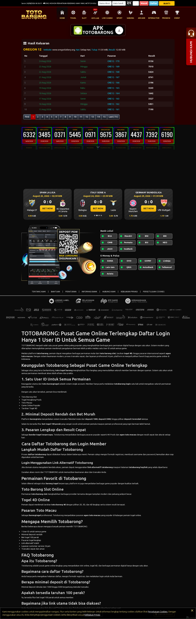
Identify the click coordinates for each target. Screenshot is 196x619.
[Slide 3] (99, 215)
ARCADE (141, 18)
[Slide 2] (97, 215)
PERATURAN (70, 292)
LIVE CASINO (107, 18)
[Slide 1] (94, 215)
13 (92, 117)
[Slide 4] (101, 215)
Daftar (153, 3)
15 (104, 117)
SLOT (84, 18)
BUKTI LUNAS (166, 4)
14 (98, 117)
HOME (62, 18)
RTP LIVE (95, 18)
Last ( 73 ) (113, 117)
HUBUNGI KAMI (108, 292)
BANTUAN (55, 292)
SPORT (119, 18)
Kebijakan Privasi (92, 615)
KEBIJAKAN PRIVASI (129, 292)
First (27, 117)
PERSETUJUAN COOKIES (153, 292)
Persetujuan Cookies (158, 611)
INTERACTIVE (153, 18)
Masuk (144, 3)
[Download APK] (98, 30)
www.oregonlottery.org (63, 50)
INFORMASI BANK (89, 292)
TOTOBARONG (28, 345)
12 (87, 117)
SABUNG (130, 18)
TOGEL (73, 18)
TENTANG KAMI (39, 292)
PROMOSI (166, 18)
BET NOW (47, 208)
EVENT (177, 18)
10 (75, 117)
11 (81, 117)
